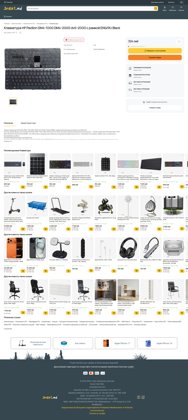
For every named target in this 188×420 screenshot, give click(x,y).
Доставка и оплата (157, 2)
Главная (7, 23)
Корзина (181, 10)
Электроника (16, 23)
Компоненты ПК (29, 23)
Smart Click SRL (15, 419)
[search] (155, 8)
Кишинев (9, 2)
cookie (131, 367)
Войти (165, 10)
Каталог (9, 16)
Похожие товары (155, 57)
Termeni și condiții (97, 413)
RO (182, 2)
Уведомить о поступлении (156, 51)
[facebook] (138, 397)
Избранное (172, 10)
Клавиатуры (53, 23)
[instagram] (143, 397)
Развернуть (8, 141)
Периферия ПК (42, 23)
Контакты (171, 2)
